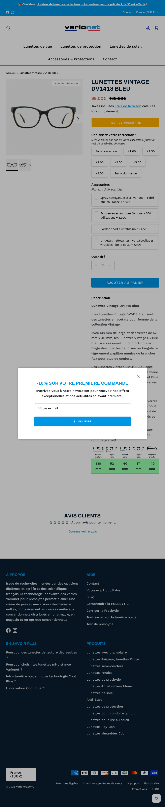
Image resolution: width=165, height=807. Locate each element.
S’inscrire (82, 421)
